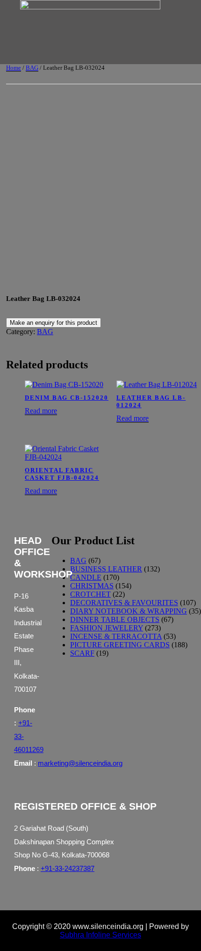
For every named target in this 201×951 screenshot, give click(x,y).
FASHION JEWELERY (106, 628)
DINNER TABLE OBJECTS (114, 619)
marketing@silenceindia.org (80, 763)
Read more (41, 411)
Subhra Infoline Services (100, 935)
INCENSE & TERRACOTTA (116, 636)
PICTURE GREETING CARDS (120, 645)
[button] (94, 55)
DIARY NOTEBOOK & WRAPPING (128, 611)
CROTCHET (90, 594)
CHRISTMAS (92, 586)
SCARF (82, 653)
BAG (32, 67)
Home (13, 67)
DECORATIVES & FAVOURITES (124, 603)
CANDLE (85, 577)
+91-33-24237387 (67, 868)
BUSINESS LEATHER (106, 569)
